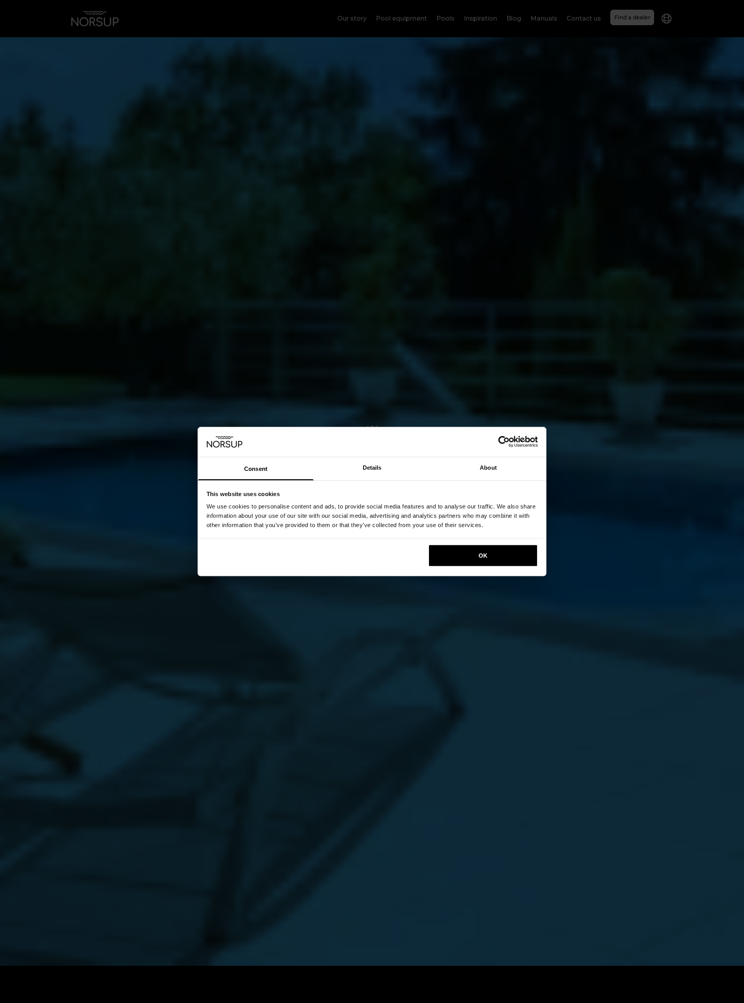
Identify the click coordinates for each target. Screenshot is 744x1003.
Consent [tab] (255, 468)
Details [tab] (372, 467)
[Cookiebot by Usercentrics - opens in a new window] (504, 442)
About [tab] (488, 467)
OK (483, 555)
